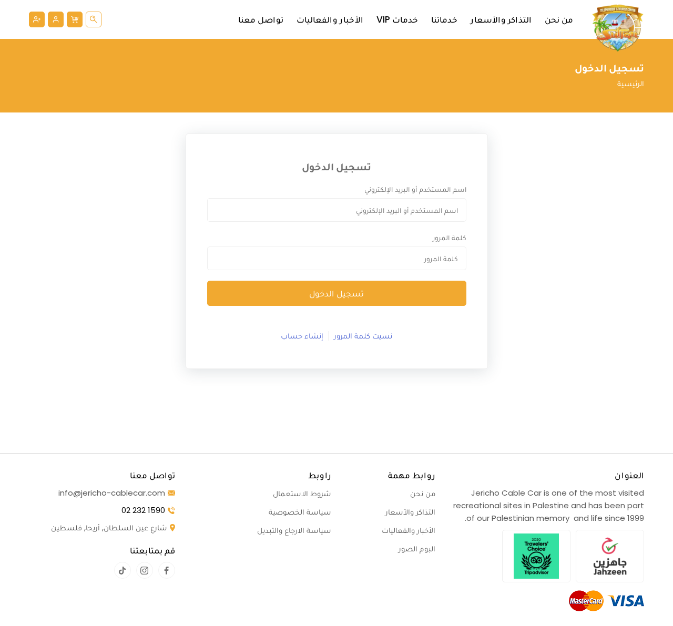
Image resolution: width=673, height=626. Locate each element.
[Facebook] (166, 570)
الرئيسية (630, 83)
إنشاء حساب (302, 335)
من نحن (559, 19)
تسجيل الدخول (336, 293)
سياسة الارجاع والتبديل (294, 530)
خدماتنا (444, 19)
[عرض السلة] (75, 19)
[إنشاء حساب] (37, 19)
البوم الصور (417, 548)
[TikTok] (122, 570)
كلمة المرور (449, 237)
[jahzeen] (610, 556)
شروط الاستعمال (302, 493)
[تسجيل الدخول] (56, 19)
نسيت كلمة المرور (363, 335)
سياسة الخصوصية (300, 511)
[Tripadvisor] (536, 556)
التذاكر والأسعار (501, 19)
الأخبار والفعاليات (330, 19)
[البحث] (93, 19)
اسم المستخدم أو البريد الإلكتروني (415, 189)
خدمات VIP (397, 19)
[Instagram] (144, 570)
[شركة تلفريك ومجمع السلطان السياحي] (618, 28)
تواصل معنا (260, 19)
